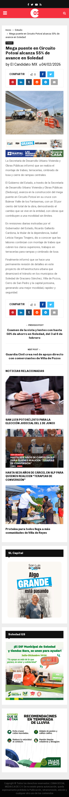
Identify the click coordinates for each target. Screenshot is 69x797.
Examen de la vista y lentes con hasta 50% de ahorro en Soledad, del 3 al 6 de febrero (34, 334)
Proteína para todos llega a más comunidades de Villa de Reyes (28, 530)
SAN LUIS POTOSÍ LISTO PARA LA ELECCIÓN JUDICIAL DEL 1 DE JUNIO (30, 421)
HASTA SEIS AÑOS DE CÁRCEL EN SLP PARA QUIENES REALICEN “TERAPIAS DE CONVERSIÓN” (34, 476)
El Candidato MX (23, 64)
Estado (9, 43)
